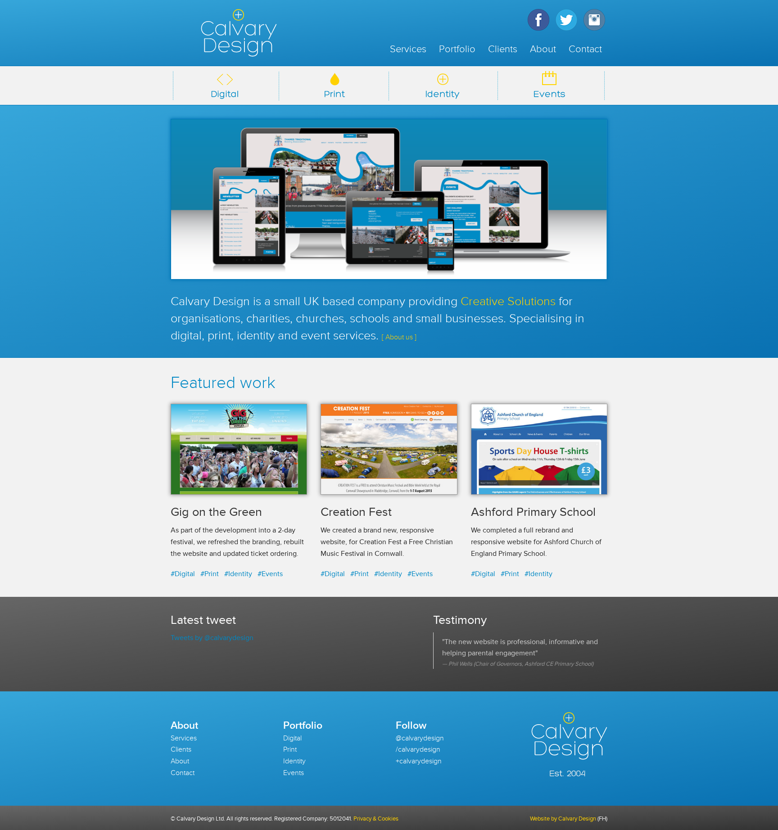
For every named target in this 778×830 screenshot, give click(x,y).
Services (408, 49)
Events (293, 772)
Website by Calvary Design (563, 818)
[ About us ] (399, 337)
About (543, 49)
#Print (209, 573)
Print (290, 749)
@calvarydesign (420, 738)
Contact (585, 49)
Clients (502, 49)
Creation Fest (356, 512)
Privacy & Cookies (375, 818)
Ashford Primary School (533, 512)
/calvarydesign (418, 749)
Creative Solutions (508, 301)
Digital (292, 738)
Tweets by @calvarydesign (212, 637)
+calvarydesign (419, 761)
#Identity (238, 573)
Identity (294, 761)
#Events (270, 573)
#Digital (183, 573)
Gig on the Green (216, 512)
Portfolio (457, 49)
